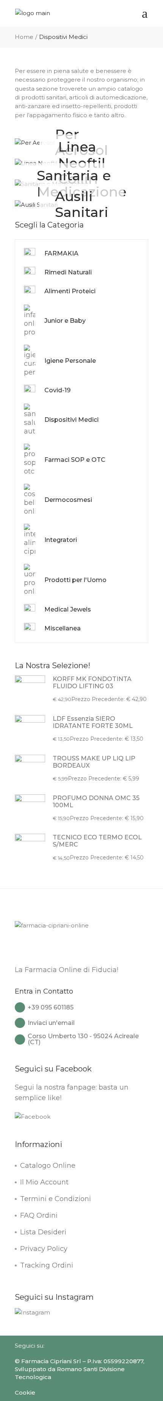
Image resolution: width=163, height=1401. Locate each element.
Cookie (25, 1392)
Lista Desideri (43, 1232)
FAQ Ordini (39, 1215)
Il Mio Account (44, 1182)
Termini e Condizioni (55, 1199)
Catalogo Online (47, 1165)
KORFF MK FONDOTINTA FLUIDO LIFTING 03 (92, 682)
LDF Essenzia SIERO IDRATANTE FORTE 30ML (93, 722)
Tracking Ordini (46, 1265)
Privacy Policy (43, 1249)
